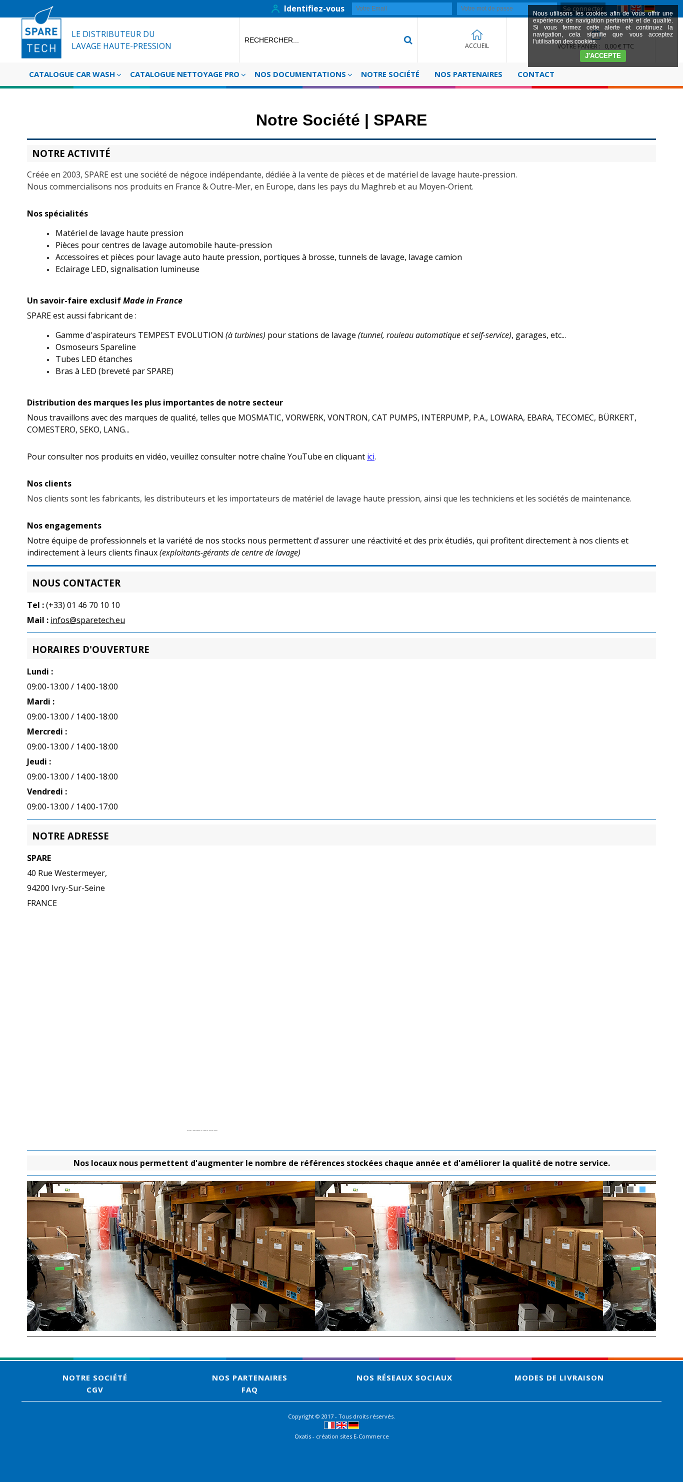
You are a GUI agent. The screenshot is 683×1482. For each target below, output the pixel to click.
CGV (95, 1389)
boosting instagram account (211, 1130)
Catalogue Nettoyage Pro (185, 74)
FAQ (250, 1389)
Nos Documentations (300, 74)
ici (370, 456)
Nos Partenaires (468, 74)
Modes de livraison (559, 1377)
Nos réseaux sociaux (404, 1377)
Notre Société (390, 74)
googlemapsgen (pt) (197, 1130)
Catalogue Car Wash (72, 74)
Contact (536, 74)
